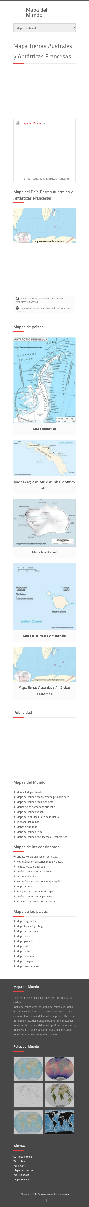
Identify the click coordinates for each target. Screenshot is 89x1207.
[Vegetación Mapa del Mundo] (58, 1095)
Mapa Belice (24, 951)
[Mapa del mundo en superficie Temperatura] (58, 1068)
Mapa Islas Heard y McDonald (44, 635)
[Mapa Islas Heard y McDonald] (44, 629)
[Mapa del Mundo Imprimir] (27, 1068)
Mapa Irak (22, 946)
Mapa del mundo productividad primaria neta (43, 797)
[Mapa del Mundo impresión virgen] (27, 1095)
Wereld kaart (21, 1175)
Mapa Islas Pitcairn (28, 966)
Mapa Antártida (44, 428)
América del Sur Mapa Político (34, 871)
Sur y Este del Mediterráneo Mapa (36, 901)
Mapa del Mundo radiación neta (35, 802)
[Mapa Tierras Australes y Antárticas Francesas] (44, 242)
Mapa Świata (21, 1179)
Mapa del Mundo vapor (30, 812)
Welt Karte (19, 1166)
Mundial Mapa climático (30, 792)
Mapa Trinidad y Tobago (30, 926)
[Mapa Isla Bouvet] (44, 545)
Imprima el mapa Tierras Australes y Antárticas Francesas (43, 309)
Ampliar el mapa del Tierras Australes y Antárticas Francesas (39, 300)
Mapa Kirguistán (26, 921)
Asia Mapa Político (27, 876)
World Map (19, 1161)
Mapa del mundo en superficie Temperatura (42, 837)
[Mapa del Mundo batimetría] (58, 1122)
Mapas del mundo (27, 827)
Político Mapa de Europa (31, 866)
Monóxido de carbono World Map (36, 807)
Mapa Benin (23, 936)
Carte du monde (22, 1156)
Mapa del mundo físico (30, 832)
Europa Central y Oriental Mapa (35, 891)
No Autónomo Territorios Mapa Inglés (38, 881)
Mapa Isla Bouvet (44, 552)
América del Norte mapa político (35, 896)
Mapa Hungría (25, 961)
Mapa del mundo (23, 1170)
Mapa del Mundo (36, 12)
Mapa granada (25, 941)
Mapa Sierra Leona (28, 931)
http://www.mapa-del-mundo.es (51, 1194)
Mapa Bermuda (26, 956)
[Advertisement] (44, 93)
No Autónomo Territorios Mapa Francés (40, 861)
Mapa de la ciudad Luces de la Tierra (38, 817)
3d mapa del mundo (28, 822)
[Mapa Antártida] (44, 422)
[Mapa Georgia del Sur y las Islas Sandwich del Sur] (44, 475)
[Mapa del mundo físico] (27, 1122)
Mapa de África (25, 886)
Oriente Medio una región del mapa (37, 856)
